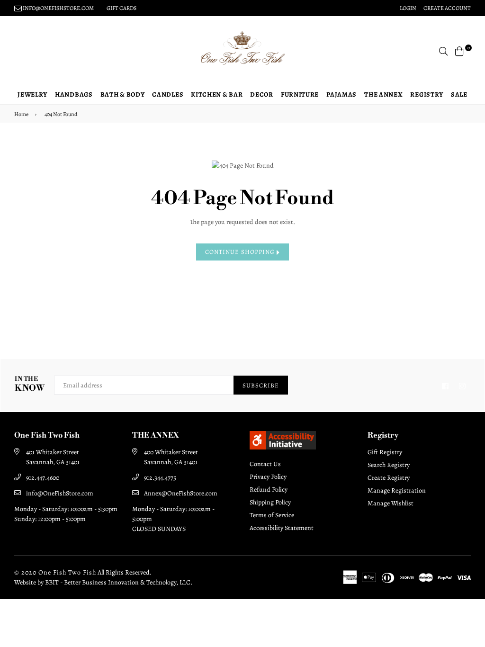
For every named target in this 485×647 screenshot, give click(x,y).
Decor (261, 94)
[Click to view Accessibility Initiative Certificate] (283, 447)
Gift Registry (385, 452)
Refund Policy (268, 489)
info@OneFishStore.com (59, 493)
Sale (459, 94)
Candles (167, 94)
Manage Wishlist (390, 503)
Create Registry (389, 477)
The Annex (383, 94)
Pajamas (341, 94)
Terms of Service (272, 515)
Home (21, 114)
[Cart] (459, 50)
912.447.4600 (42, 477)
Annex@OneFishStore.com (180, 493)
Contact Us (265, 463)
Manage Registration (397, 490)
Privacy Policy (268, 476)
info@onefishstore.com (58, 8)
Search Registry (389, 464)
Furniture (300, 94)
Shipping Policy (270, 502)
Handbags (74, 94)
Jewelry (32, 94)
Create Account (447, 8)
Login (408, 8)
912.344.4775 (160, 477)
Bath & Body (122, 94)
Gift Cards (121, 8)
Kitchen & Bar (216, 94)
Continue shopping (241, 252)
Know (30, 384)
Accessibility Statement (282, 527)
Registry (426, 94)
